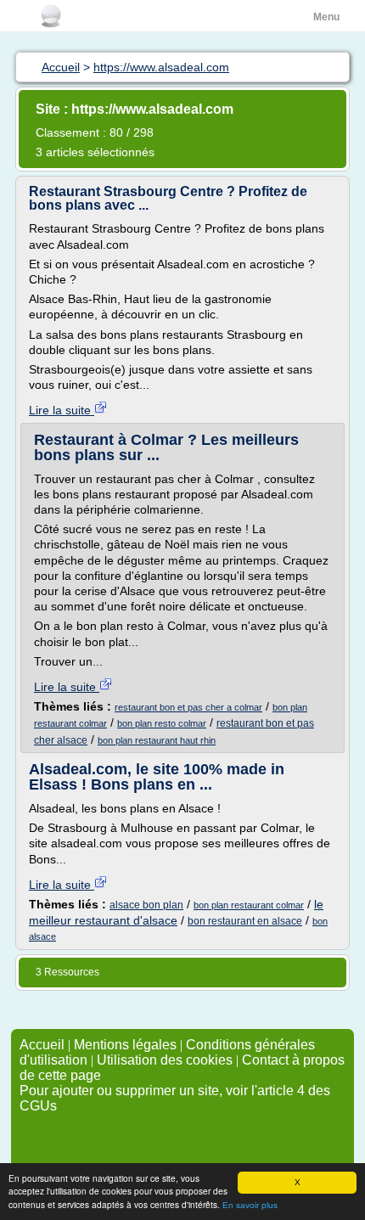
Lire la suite (61, 410)
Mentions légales (125, 1044)
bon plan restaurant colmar (249, 905)
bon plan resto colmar (161, 723)
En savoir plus (250, 1205)
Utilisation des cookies (165, 1060)
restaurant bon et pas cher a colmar (188, 707)
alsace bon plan (146, 905)
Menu (326, 17)
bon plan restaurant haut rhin (157, 740)
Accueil (42, 1044)
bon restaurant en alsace (245, 921)
